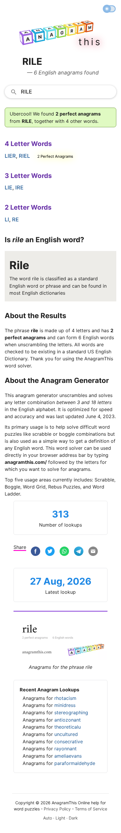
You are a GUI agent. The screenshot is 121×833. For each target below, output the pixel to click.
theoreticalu (67, 727)
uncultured (66, 734)
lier (10, 156)
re (15, 219)
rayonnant (65, 748)
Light (60, 817)
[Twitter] (50, 551)
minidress (64, 705)
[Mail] (93, 551)
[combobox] (60, 91)
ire (19, 187)
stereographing (71, 712)
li (7, 219)
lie (8, 187)
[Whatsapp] (64, 551)
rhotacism (65, 698)
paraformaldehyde (74, 763)
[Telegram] (79, 551)
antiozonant (67, 720)
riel (24, 156)
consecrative (68, 741)
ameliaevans (68, 756)
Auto (47, 817)
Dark (73, 817)
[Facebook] (36, 551)
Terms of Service (91, 808)
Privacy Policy (57, 808)
